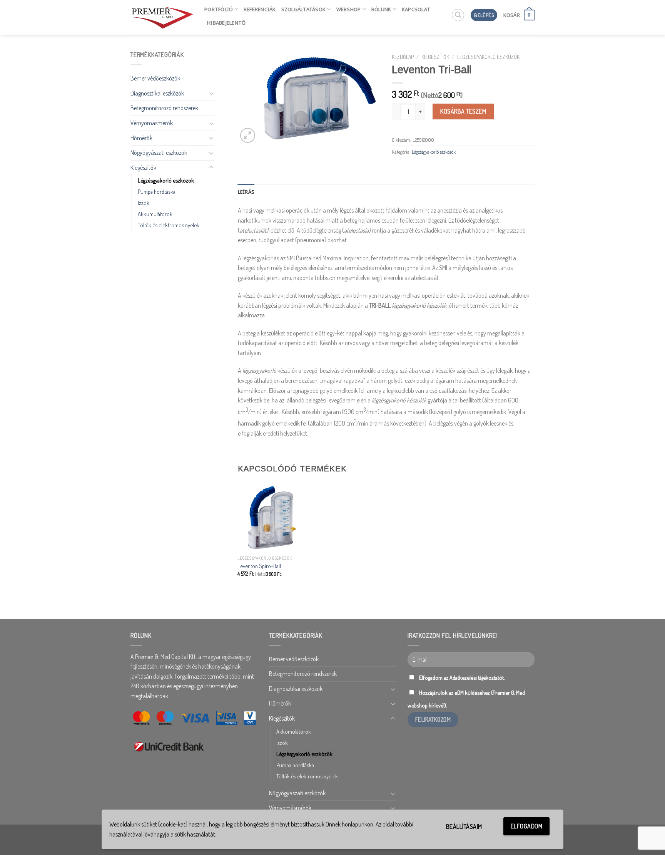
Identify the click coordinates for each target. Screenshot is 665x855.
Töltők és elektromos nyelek (168, 224)
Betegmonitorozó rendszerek (164, 108)
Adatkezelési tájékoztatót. (477, 677)
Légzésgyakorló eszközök (166, 180)
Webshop (348, 9)
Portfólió (218, 9)
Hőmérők (141, 138)
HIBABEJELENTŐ (226, 22)
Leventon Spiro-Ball (259, 565)
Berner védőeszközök (155, 78)
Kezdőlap (403, 57)
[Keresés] (458, 15)
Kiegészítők (143, 167)
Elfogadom (526, 826)
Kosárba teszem (463, 111)
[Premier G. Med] (161, 17)
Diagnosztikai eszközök (157, 93)
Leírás (246, 191)
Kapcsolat (416, 9)
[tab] (246, 192)
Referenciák (260, 9)
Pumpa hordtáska (156, 191)
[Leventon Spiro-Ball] (271, 517)
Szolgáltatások (303, 9)
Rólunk (381, 9)
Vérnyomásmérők (151, 123)
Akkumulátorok (155, 213)
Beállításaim (464, 826)
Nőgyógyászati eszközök (158, 152)
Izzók (143, 202)
